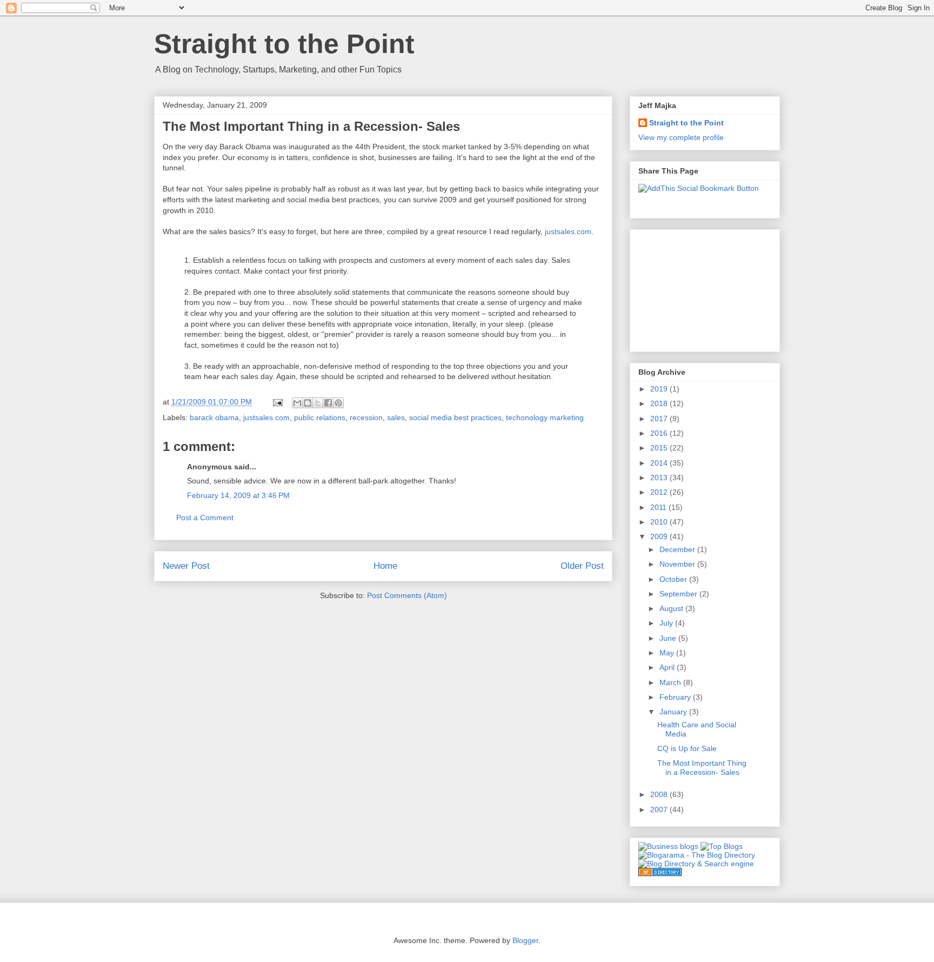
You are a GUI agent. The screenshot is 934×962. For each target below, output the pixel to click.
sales (396, 417)
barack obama (214, 417)
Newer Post (186, 566)
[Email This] (297, 402)
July (667, 623)
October (674, 579)
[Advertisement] (692, 288)
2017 (660, 418)
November (678, 564)
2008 (660, 794)
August (672, 608)
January (674, 711)
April (668, 667)
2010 (660, 522)
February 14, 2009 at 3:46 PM (238, 495)
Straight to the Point (284, 44)
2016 (660, 433)
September (679, 593)
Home (385, 566)
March (671, 682)
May (667, 652)
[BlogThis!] (307, 402)
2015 (660, 447)
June (668, 638)
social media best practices (455, 417)
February (676, 697)
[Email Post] (277, 401)
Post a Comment (205, 517)
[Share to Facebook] (328, 402)
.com (568, 231)
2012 (660, 492)
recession (366, 417)
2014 (660, 463)
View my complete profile (681, 137)
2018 (660, 403)
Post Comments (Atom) (407, 595)
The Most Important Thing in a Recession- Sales (701, 768)
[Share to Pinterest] (338, 402)
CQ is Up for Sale (687, 748)
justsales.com (266, 417)
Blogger (525, 940)
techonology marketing (545, 417)
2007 (660, 809)
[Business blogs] (668, 846)
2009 (660, 536)
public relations (319, 417)
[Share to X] (317, 402)
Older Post (582, 566)
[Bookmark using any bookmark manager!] (698, 188)
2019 (660, 388)
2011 (659, 507)
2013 (660, 477)
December (678, 549)
